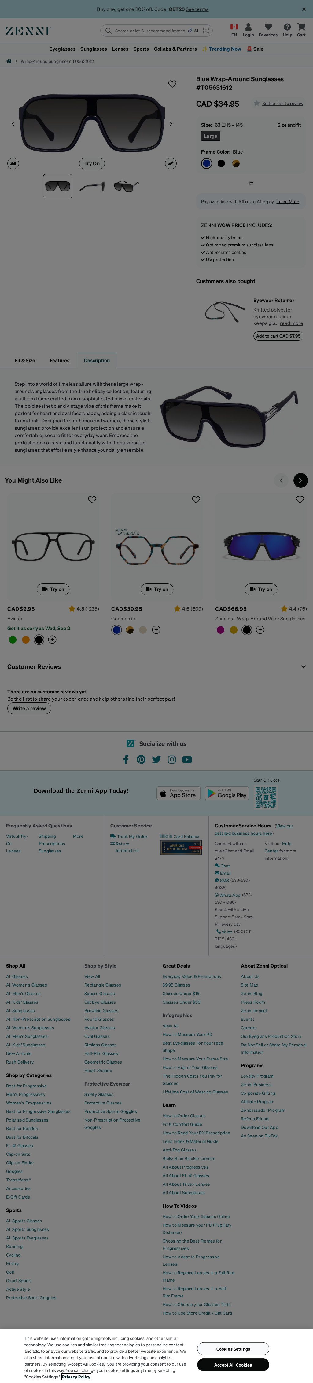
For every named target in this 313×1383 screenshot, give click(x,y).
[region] (156, 1356)
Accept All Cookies (233, 1364)
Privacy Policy (76, 1376)
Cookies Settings (233, 1348)
